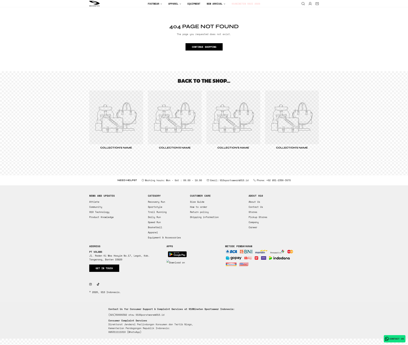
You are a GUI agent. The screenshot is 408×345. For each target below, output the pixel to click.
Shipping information (204, 217)
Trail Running (157, 212)
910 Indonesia (110, 292)
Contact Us (256, 207)
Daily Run (154, 217)
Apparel (153, 232)
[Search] (303, 3)
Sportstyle (155, 207)
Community (95, 207)
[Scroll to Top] (402, 328)
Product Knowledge (101, 217)
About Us (254, 201)
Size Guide (197, 201)
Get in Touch (104, 268)
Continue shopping (204, 47)
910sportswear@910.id (234, 180)
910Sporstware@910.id (150, 314)
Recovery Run (156, 201)
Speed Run (154, 222)
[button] (317, 3)
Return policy (199, 212)
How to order (198, 207)
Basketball (155, 227)
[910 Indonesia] (94, 3)
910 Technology (99, 212)
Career (253, 227)
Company (254, 222)
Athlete (94, 201)
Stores (253, 212)
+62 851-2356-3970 (278, 180)
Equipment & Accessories (164, 237)
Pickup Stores (258, 217)
